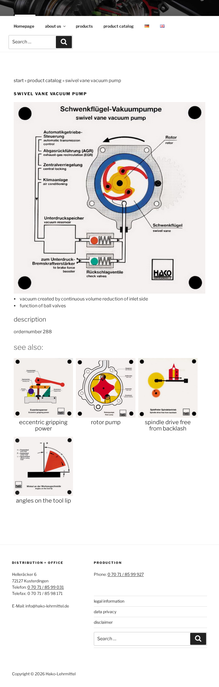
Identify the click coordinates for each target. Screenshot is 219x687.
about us (53, 26)
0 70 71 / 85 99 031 (45, 587)
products (84, 26)
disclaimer (103, 622)
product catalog (119, 26)
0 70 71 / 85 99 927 (126, 574)
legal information (109, 601)
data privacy (105, 611)
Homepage (24, 26)
